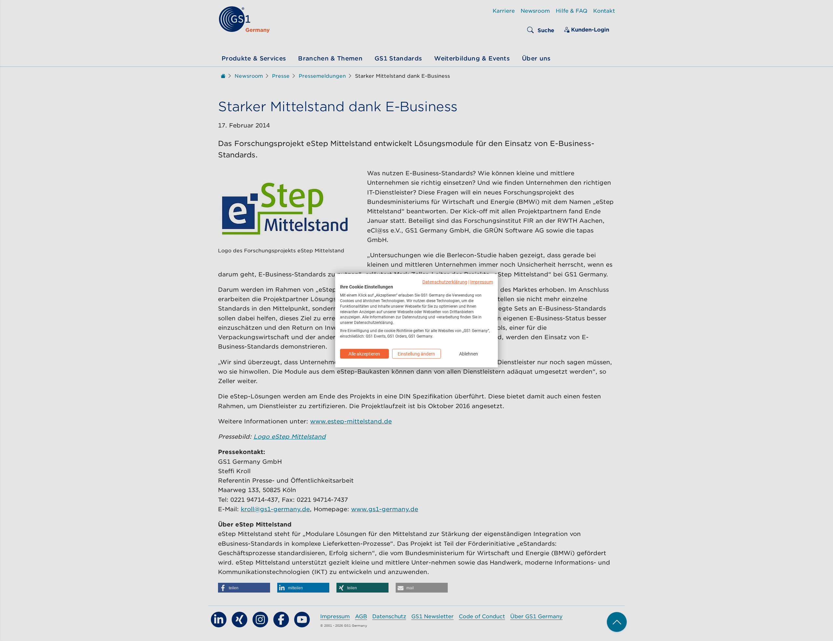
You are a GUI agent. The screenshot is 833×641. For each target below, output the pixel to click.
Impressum (481, 281)
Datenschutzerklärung (444, 281)
